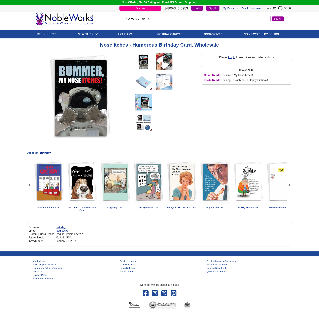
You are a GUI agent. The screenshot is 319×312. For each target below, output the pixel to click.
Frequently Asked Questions (47, 268)
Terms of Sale (127, 271)
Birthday (45, 152)
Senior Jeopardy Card (48, 207)
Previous (30, 185)
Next (288, 185)
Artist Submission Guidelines (221, 261)
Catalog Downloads (217, 268)
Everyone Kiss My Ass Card (181, 207)
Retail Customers (251, 8)
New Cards (86, 34)
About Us (38, 271)
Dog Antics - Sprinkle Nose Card (82, 209)
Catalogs (140, 8)
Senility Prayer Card (248, 207)
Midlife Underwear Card (281, 207)
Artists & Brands (128, 261)
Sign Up (213, 8)
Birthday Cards (168, 34)
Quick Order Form (216, 271)
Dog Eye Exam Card (148, 207)
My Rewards (230, 8)
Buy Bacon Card (214, 207)
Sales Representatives (44, 264)
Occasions (212, 34)
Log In (197, 8)
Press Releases (128, 268)
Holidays (125, 34)
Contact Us (39, 261)
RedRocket (62, 230)
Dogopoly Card (115, 207)
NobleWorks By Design (261, 34)
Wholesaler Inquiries (217, 264)
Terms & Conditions (43, 278)
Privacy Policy (40, 275)
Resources (45, 34)
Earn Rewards (127, 264)
